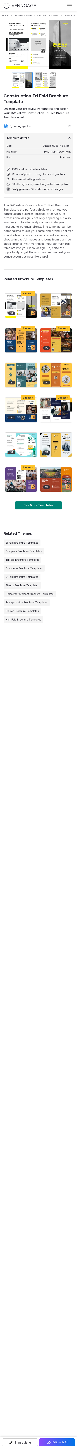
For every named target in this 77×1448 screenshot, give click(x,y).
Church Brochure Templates (22, 610)
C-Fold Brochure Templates (22, 576)
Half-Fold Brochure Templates (23, 619)
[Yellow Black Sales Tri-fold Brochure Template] (56, 445)
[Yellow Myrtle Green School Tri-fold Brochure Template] (21, 375)
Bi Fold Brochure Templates (22, 542)
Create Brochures (23, 15)
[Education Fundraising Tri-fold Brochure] (21, 340)
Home (5, 15)
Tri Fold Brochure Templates (22, 559)
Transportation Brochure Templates (27, 602)
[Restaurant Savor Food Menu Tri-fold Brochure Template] (56, 375)
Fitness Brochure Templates (22, 585)
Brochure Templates (48, 15)
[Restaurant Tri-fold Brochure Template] (56, 340)
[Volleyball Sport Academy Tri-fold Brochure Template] (56, 306)
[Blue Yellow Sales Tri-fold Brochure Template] (56, 410)
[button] (20, 1442)
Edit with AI (60, 1442)
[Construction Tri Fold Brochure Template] (21, 306)
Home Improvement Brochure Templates (30, 593)
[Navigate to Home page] (20, 6)
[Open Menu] (69, 6)
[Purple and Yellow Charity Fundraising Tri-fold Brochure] (21, 479)
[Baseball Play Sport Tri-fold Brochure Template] (56, 479)
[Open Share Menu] (69, 126)
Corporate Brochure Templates (24, 568)
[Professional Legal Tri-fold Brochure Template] (21, 410)
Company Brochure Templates (24, 551)
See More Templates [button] (38, 505)
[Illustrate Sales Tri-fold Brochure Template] (21, 445)
